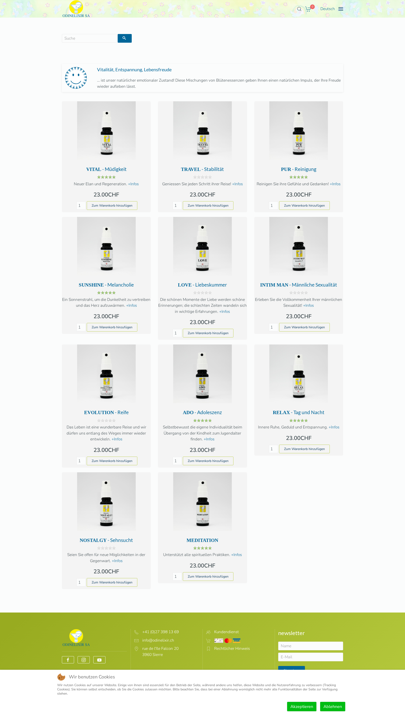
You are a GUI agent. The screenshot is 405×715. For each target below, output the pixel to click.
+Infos (133, 184)
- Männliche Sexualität (298, 285)
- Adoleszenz (202, 412)
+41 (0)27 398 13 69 (160, 632)
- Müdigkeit (106, 169)
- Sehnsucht (106, 540)
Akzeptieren (301, 706)
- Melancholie (106, 285)
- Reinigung (298, 169)
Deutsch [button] (327, 8)
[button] (299, 9)
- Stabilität (202, 169)
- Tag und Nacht (298, 412)
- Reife (106, 412)
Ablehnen (332, 706)
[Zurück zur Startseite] (76, 9)
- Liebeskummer (202, 285)
